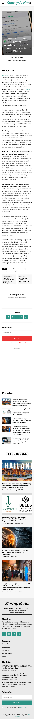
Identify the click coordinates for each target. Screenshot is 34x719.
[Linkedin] (26, 317)
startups (5, 271)
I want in (16, 338)
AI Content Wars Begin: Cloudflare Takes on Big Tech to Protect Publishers (21, 420)
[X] (13, 317)
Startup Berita (18, 57)
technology (12, 271)
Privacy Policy (23, 343)
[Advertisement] (17, 367)
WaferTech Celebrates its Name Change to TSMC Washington (9, 280)
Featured (5, 686)
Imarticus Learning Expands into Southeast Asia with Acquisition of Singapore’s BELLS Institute (21, 411)
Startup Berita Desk (7, 490)
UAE (24, 38)
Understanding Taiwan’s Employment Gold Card (24, 280)
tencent (19, 271)
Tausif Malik (5, 556)
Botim (13, 268)
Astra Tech (5, 75)
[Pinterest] (17, 317)
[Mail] (14, 634)
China (17, 38)
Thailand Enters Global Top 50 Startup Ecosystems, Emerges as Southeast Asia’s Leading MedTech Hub (21, 402)
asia (9, 268)
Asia (10, 38)
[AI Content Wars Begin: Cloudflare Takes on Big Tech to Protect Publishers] (6, 420)
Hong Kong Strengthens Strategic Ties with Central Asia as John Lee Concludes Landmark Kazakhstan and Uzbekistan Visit (21, 430)
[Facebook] (8, 317)
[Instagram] (9, 634)
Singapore (5, 679)
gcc (24, 268)
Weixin (26, 271)
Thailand (4, 671)
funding (19, 268)
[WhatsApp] (21, 317)
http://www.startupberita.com (17, 297)
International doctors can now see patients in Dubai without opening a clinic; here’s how (20, 441)
